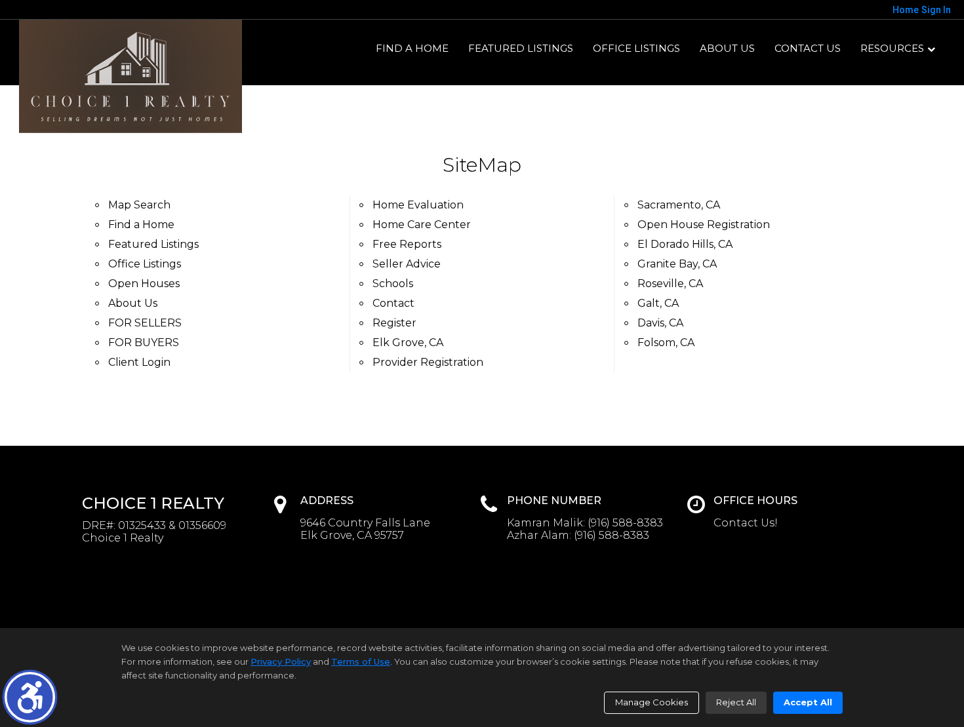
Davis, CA (660, 323)
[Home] (130, 76)
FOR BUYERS (143, 342)
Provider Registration (427, 362)
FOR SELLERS (145, 323)
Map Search (139, 205)
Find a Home (412, 48)
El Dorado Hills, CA (685, 244)
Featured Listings (520, 48)
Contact (393, 303)
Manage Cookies (651, 702)
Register (394, 323)
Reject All (736, 702)
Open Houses (144, 283)
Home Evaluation (418, 205)
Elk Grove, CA (407, 342)
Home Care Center (421, 224)
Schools (392, 283)
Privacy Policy (281, 661)
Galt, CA (658, 303)
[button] (30, 697)
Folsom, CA (665, 342)
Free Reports (406, 244)
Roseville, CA (670, 283)
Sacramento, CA (678, 205)
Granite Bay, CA (677, 264)
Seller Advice (406, 264)
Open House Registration (703, 224)
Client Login (139, 362)
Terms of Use (360, 661)
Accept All (808, 702)
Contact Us (807, 48)
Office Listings (636, 48)
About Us (727, 48)
